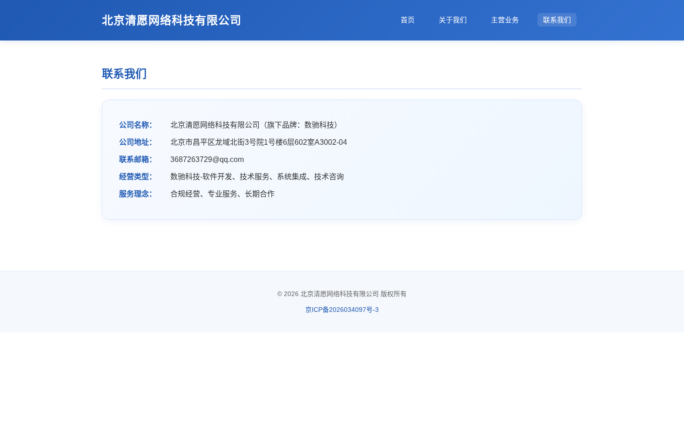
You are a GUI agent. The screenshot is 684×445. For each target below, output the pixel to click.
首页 (408, 20)
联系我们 (557, 20)
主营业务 (505, 20)
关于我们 (453, 20)
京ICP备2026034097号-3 (342, 309)
